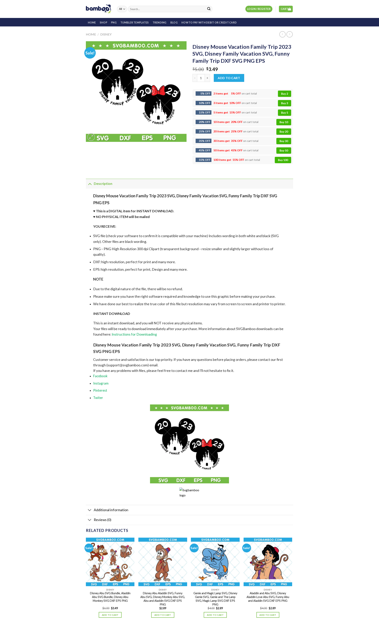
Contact (198, 630)
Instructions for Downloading (134, 334)
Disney (106, 34)
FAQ (208, 630)
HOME (92, 22)
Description (103, 184)
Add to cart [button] (110, 615)
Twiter (98, 398)
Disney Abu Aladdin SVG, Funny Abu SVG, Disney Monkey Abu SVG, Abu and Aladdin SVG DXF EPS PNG (162, 598)
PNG (114, 22)
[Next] (292, 581)
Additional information (111, 510)
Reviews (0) (102, 520)
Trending (160, 22)
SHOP (103, 22)
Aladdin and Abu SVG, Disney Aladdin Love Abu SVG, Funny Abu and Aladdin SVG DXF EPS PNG (268, 596)
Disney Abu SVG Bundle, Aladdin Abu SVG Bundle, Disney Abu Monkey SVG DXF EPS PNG (110, 596)
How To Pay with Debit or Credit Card (209, 22)
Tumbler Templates (134, 22)
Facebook (100, 376)
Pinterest (100, 390)
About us (174, 630)
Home (91, 34)
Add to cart (229, 78)
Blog (174, 22)
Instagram (101, 383)
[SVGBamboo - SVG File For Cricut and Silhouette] (98, 8)
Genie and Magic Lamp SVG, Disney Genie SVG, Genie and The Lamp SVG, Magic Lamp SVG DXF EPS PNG (215, 598)
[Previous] (86, 581)
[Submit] (208, 9)
